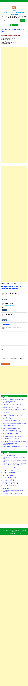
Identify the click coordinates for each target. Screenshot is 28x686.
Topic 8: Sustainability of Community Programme (13, 493)
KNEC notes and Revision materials (14, 14)
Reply (4, 299)
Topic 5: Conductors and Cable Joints (10, 482)
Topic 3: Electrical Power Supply (9, 485)
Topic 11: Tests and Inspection (9, 472)
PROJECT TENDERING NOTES (9, 455)
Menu (15, 25)
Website (2, 354)
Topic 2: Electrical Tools (8, 487)
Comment (3, 330)
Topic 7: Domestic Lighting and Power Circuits (12, 478)
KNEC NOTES (18, 533)
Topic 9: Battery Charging (8, 475)
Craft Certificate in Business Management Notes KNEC (14, 463)
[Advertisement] (14, 105)
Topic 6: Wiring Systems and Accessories (11, 480)
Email (2, 349)
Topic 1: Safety (6, 488)
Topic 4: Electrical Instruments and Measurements (13, 483)
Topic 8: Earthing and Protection (9, 477)
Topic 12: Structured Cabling (8, 470)
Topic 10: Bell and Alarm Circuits (9, 474)
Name (2, 344)
